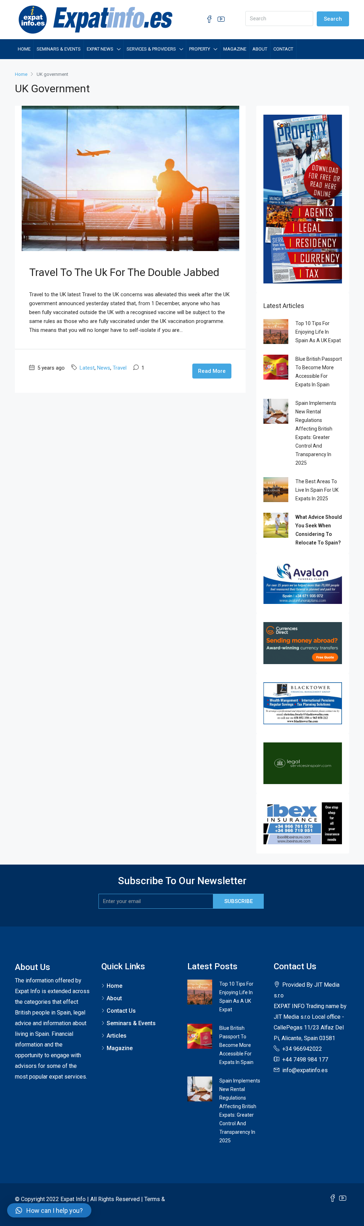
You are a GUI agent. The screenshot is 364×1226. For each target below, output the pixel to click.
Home (24, 49)
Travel (120, 368)
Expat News (100, 49)
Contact (283, 49)
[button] (49, 1210)
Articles (117, 1035)
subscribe (238, 901)
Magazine (234, 49)
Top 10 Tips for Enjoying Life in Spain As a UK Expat (318, 331)
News (103, 368)
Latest (87, 368)
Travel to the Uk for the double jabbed (124, 272)
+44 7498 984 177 (304, 1059)
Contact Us (121, 1010)
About (259, 49)
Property (199, 49)
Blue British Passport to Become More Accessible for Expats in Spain (236, 1045)
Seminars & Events (59, 49)
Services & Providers (151, 49)
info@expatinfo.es (305, 1070)
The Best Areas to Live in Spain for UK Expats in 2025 (316, 490)
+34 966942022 (302, 1048)
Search (333, 19)
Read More (212, 371)
